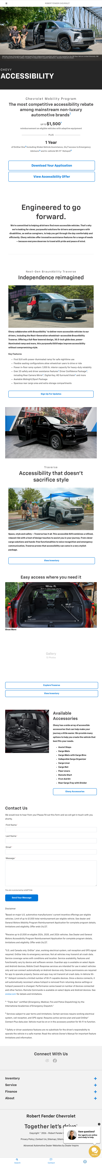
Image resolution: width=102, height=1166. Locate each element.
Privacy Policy (27, 1139)
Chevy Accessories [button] (74, 792)
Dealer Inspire (72, 1146)
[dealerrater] (47, 1061)
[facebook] (55, 1061)
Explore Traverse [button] (51, 685)
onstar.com (10, 994)
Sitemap (52, 1139)
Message (11, 858)
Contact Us (41, 1139)
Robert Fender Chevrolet (60, 1133)
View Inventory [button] (51, 561)
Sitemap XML (63, 1139)
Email (9, 847)
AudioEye (76, 1139)
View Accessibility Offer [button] (51, 176)
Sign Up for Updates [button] (51, 394)
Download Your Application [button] (51, 165)
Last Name (11, 836)
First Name (12, 825)
